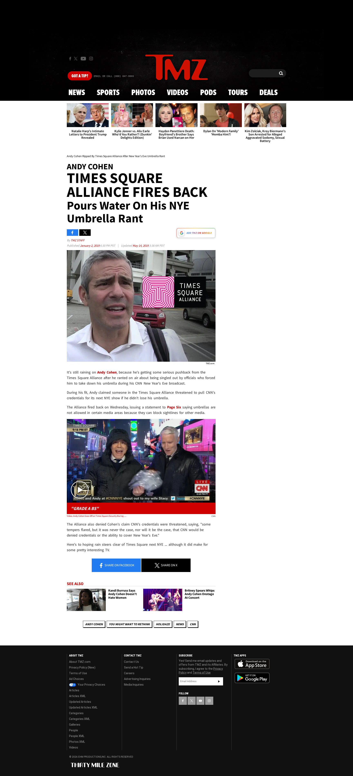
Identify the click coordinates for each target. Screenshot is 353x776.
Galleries (74, 724)
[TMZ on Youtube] (83, 58)
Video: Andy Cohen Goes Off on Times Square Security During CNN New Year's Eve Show (96, 515)
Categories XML (79, 719)
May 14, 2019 (141, 245)
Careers (129, 673)
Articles (74, 690)
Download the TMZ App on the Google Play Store (252, 678)
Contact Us (131, 661)
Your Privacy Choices (91, 684)
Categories (76, 713)
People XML (76, 736)
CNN (193, 624)
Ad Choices (76, 679)
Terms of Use (78, 673)
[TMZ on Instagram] (91, 58)
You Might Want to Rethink (129, 624)
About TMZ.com (79, 661)
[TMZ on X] (76, 58)
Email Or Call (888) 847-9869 (114, 76)
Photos (143, 93)
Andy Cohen (107, 372)
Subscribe (219, 681)
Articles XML (77, 696)
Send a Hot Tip (133, 667)
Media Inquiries (134, 684)
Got (79, 76)
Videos (177, 93)
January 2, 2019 (90, 245)
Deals (268, 93)
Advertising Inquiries (137, 679)
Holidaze (163, 624)
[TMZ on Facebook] (70, 58)
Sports (108, 93)
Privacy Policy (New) (82, 667)
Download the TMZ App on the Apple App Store (252, 664)
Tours (238, 93)
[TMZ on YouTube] (200, 701)
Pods (208, 93)
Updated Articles (80, 701)
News (76, 93)
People (73, 730)
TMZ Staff (77, 240)
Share (119, 565)
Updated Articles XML (83, 707)
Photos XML (77, 741)
